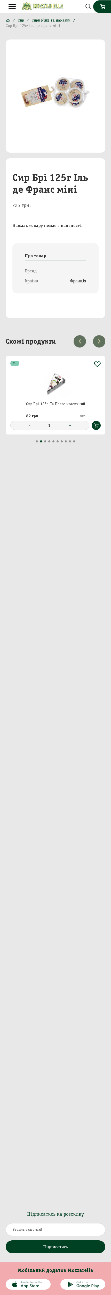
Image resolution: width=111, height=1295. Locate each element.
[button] (37, 441)
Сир (21, 20)
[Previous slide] (80, 341)
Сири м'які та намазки (51, 20)
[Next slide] (99, 341)
